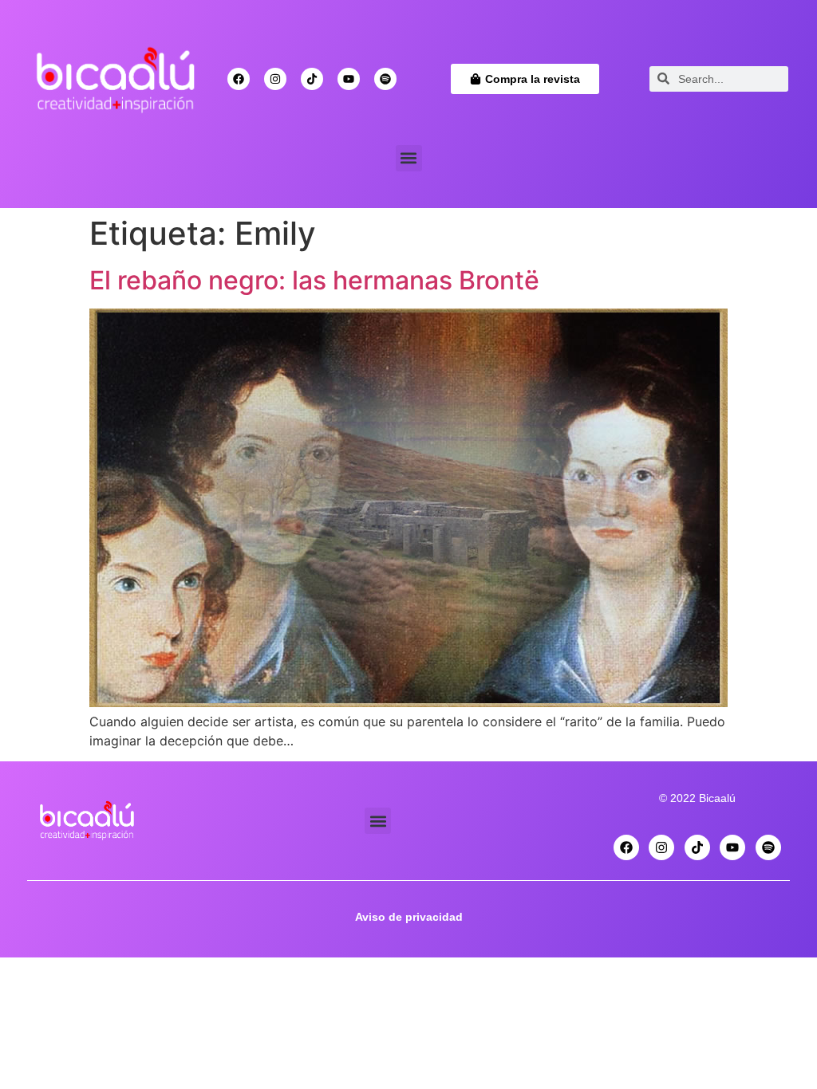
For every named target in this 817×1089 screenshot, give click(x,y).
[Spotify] (385, 79)
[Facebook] (238, 79)
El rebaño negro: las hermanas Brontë (314, 280)
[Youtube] (348, 79)
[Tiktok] (312, 79)
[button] (409, 158)
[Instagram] (275, 79)
